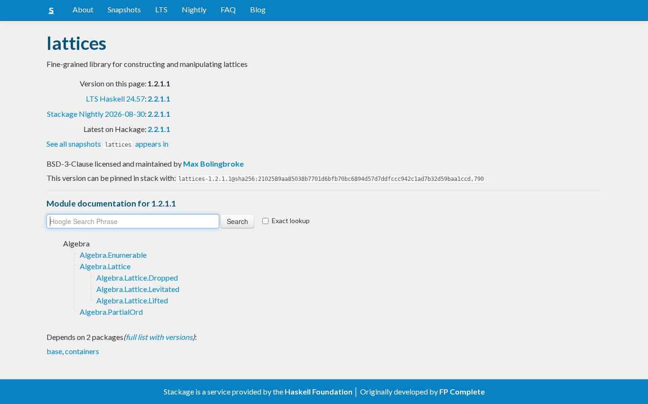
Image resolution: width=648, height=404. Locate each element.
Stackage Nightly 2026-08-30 (96, 113)
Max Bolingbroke (213, 163)
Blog (258, 9)
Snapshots (124, 9)
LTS (161, 9)
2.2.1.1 (159, 98)
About (83, 9)
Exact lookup (291, 220)
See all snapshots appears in (107, 143)
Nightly (194, 9)
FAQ (228, 9)
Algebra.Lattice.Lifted (132, 300)
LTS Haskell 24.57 (115, 98)
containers (82, 351)
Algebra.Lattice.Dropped (137, 277)
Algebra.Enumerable (113, 254)
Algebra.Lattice (105, 266)
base (54, 351)
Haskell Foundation (318, 391)
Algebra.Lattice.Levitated (137, 288)
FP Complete (462, 391)
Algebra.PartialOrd (111, 311)
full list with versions (159, 336)
